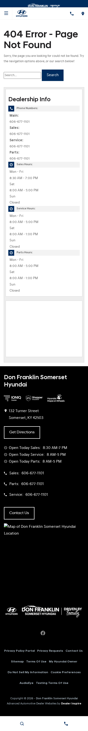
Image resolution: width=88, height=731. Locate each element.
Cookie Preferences (66, 672)
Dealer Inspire (71, 703)
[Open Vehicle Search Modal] (22, 723)
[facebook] (42, 633)
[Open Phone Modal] (71, 13)
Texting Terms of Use (52, 683)
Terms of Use (36, 661)
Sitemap (17, 661)
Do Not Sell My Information (28, 672)
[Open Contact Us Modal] (66, 723)
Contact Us (74, 651)
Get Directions (22, 432)
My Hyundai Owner (63, 661)
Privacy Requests (50, 651)
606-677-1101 (20, 122)
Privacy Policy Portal (19, 651)
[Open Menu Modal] (6, 13)
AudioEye (26, 683)
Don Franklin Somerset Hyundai (57, 698)
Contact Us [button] (19, 513)
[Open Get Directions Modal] (82, 13)
